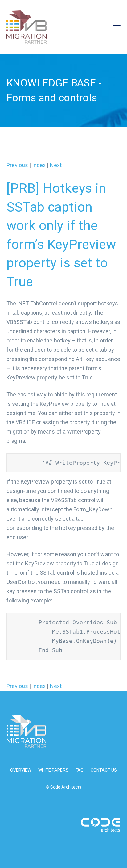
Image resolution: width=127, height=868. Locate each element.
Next (56, 165)
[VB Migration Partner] (26, 26)
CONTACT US (104, 770)
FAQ (80, 770)
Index (39, 165)
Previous (17, 165)
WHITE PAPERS (53, 770)
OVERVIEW (20, 770)
